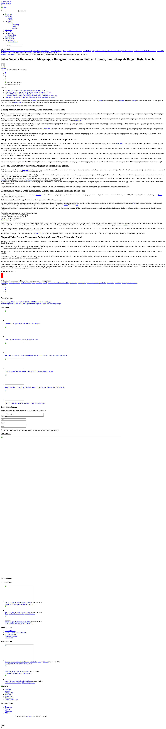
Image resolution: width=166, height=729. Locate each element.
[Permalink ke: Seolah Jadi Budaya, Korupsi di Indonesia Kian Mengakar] (14, 320)
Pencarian (22, 11)
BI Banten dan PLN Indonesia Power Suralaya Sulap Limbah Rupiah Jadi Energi (25, 51)
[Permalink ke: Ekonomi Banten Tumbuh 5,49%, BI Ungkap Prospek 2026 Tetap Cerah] (7, 679)
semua (134, 100)
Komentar (4, 416)
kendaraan (78, 120)
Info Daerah (19, 602)
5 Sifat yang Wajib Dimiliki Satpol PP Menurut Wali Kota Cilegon (26, 302)
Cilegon (12, 602)
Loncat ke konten (6, 1)
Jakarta (34, 100)
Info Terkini (27, 602)
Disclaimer (8, 694)
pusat (100, 100)
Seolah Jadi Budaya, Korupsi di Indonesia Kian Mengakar (68, 51)
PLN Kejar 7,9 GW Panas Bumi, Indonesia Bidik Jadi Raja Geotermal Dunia (109, 51)
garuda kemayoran (6, 283)
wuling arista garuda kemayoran (127, 283)
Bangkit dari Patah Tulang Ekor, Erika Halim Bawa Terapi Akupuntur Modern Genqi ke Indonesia (34, 387)
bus (77, 205)
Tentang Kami (9, 698)
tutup (3, 725)
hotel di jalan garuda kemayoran (21, 283)
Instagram (9, 711)
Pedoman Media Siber (11, 699)
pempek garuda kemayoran (89, 283)
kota (133, 203)
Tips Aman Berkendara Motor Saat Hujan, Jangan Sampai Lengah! (25, 403)
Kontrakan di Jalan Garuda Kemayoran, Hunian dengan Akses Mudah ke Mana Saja (31, 95)
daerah (160, 195)
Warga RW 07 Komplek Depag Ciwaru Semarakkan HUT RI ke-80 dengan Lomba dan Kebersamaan (36, 355)
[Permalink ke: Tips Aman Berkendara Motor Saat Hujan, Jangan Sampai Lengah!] (14, 400)
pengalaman (28, 180)
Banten (7, 602)
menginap (25, 170)
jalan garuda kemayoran (38, 283)
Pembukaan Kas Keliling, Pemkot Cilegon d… (19, 623)
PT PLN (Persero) (10, 634)
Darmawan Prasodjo (11, 636)
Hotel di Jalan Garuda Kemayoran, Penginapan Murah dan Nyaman (26, 94)
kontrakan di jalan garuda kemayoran (69, 283)
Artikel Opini (9, 671)
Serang (40, 662)
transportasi (17, 102)
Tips (2, 178)
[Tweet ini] (5, 75)
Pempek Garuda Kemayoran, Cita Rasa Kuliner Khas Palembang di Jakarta (28, 92)
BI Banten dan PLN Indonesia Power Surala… (19, 663)
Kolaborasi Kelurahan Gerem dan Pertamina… (19, 604)
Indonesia (120, 143)
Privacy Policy (9, 693)
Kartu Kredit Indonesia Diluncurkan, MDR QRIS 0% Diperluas (39, 52)
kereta (66, 205)
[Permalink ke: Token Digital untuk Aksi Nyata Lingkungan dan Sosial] (14, 336)
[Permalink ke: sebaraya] (3, 66)
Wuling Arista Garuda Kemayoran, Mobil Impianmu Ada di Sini (25, 90)
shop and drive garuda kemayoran (107, 283)
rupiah (125, 225)
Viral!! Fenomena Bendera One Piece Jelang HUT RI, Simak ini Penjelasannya (29, 371)
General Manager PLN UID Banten (15, 632)
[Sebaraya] (4, 7)
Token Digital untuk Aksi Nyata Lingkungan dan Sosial (21, 339)
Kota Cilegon (9, 638)
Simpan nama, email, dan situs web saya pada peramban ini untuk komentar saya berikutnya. (31, 430)
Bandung (7, 662)
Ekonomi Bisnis (16, 662)
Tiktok (8, 713)
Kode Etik (8, 689)
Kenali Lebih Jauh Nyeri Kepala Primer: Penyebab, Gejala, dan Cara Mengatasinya (31, 303)
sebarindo (4, 716)
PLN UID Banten (10, 631)
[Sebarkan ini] (5, 73)
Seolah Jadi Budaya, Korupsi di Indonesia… (18, 673)
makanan (121, 100)
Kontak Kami (9, 696)
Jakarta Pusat (39, 233)
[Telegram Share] (5, 77)
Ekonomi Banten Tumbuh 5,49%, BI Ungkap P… (20, 683)
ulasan (3, 180)
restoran (38, 195)
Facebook (9, 707)
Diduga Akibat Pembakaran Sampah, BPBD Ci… (20, 614)
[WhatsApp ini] (5, 79)
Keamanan (4, 220)
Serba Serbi (24, 671)
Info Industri (25, 662)
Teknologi (46, 662)
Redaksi (7, 691)
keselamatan (46, 129)
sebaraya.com (31, 716)
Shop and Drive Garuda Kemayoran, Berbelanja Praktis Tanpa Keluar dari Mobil (30, 97)
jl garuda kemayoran (52, 283)
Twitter (8, 709)
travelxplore (11, 716)
